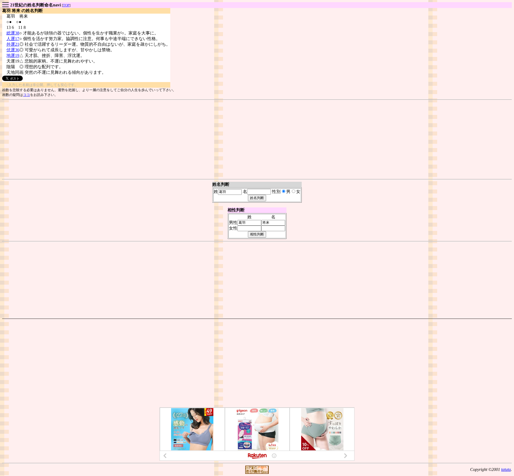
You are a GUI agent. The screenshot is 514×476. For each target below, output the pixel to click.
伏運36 (12, 50)
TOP (66, 5)
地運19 (12, 55)
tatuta (506, 469)
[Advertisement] (257, 139)
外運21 (12, 44)
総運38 (12, 33)
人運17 (12, 38)
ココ (26, 95)
